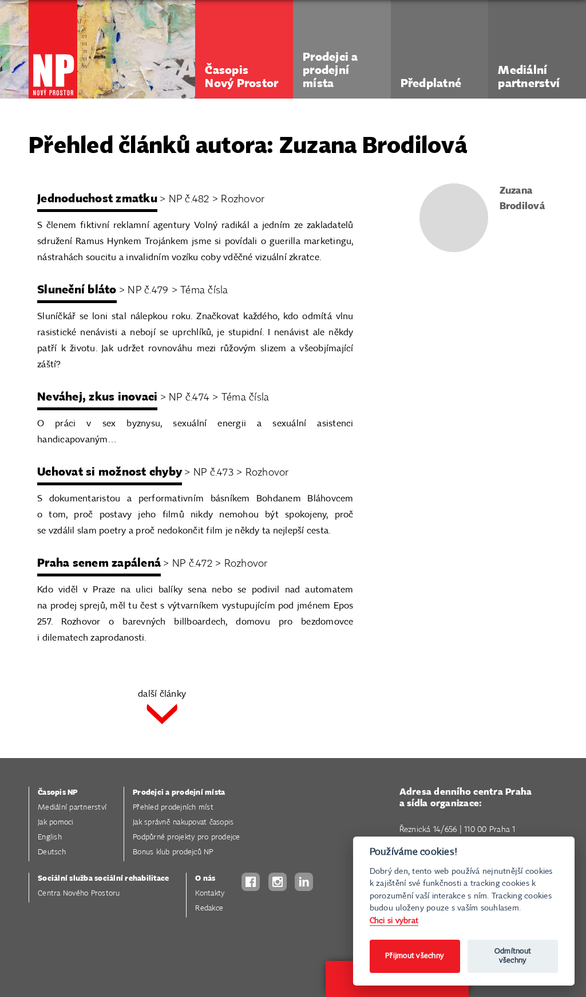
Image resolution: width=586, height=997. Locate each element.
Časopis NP (58, 792)
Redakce (209, 908)
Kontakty (209, 893)
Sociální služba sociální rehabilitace (103, 878)
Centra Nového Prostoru (79, 893)
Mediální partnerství (72, 807)
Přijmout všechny (414, 956)
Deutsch (52, 852)
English (50, 837)
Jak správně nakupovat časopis (183, 822)
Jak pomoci (56, 822)
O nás (205, 878)
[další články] (162, 715)
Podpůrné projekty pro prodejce (186, 837)
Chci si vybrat (394, 920)
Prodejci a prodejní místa (179, 792)
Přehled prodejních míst (173, 807)
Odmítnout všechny (512, 956)
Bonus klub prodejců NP (173, 852)
